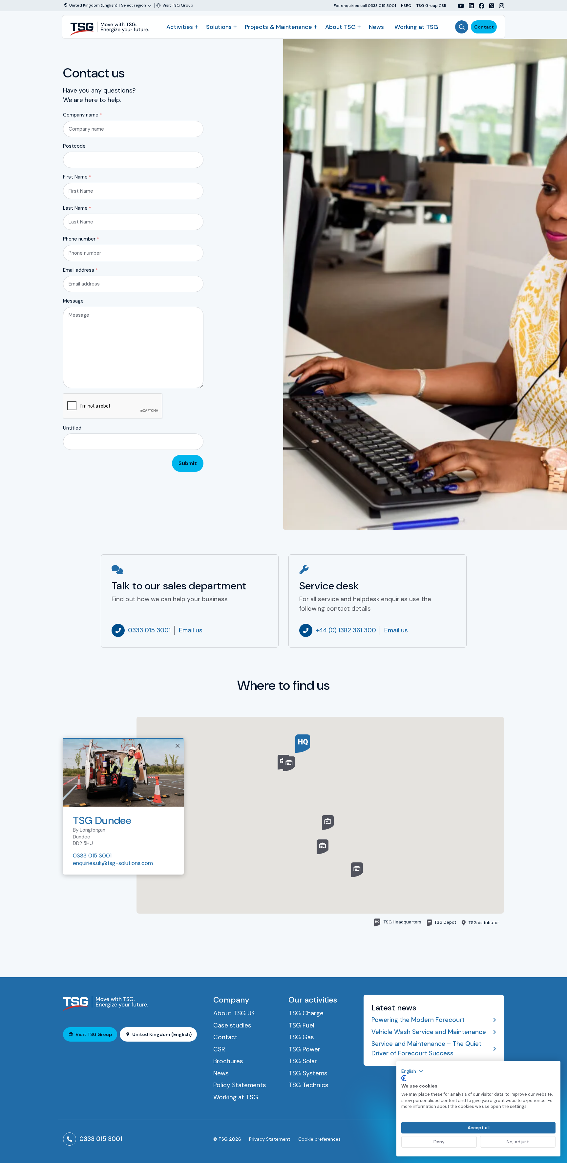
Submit (187, 463)
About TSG (340, 27)
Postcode (74, 146)
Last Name (77, 208)
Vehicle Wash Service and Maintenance (428, 1032)
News (376, 27)
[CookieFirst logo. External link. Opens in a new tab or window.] (404, 1078)
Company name (82, 115)
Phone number (81, 239)
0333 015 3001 (149, 630)
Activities (179, 27)
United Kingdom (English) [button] (162, 1034)
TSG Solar (302, 1061)
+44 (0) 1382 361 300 (346, 630)
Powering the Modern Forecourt (418, 1020)
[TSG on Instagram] (499, 6)
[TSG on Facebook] (479, 6)
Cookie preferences (319, 1139)
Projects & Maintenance (278, 27)
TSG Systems (307, 1073)
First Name (77, 177)
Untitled (72, 428)
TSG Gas (301, 1037)
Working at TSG (416, 27)
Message (73, 301)
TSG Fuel (301, 1025)
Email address (80, 270)
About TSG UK (234, 1013)
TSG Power (304, 1049)
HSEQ (406, 5)
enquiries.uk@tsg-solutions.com (113, 863)
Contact (484, 27)
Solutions (219, 27)
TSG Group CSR (431, 5)
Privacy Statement (269, 1139)
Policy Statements (239, 1085)
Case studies (232, 1025)
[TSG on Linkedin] (469, 6)
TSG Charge (306, 1013)
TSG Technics (308, 1085)
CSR (219, 1049)
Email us (190, 630)
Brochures (228, 1061)
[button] (328, 822)
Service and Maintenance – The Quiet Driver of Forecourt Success (426, 1048)
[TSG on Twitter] (489, 6)
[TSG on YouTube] (458, 6)
